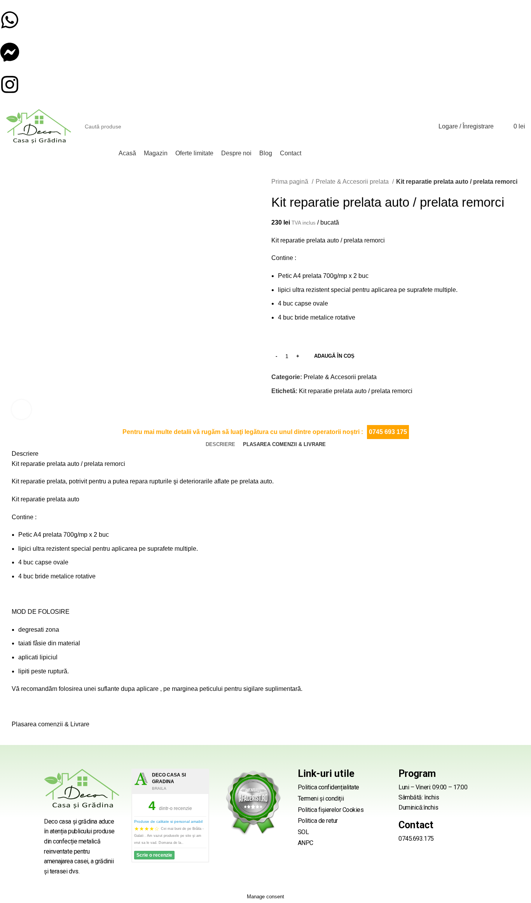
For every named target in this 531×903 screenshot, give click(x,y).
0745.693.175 (416, 838)
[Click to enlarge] (21, 409)
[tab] (220, 444)
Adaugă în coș (334, 356)
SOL (303, 832)
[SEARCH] (416, 126)
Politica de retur (318, 820)
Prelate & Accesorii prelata (353, 181)
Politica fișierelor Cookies (331, 809)
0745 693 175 (388, 432)
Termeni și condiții (321, 798)
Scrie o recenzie (154, 855)
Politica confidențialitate (328, 787)
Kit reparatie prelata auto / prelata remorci (355, 391)
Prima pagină (290, 181)
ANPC (305, 843)
